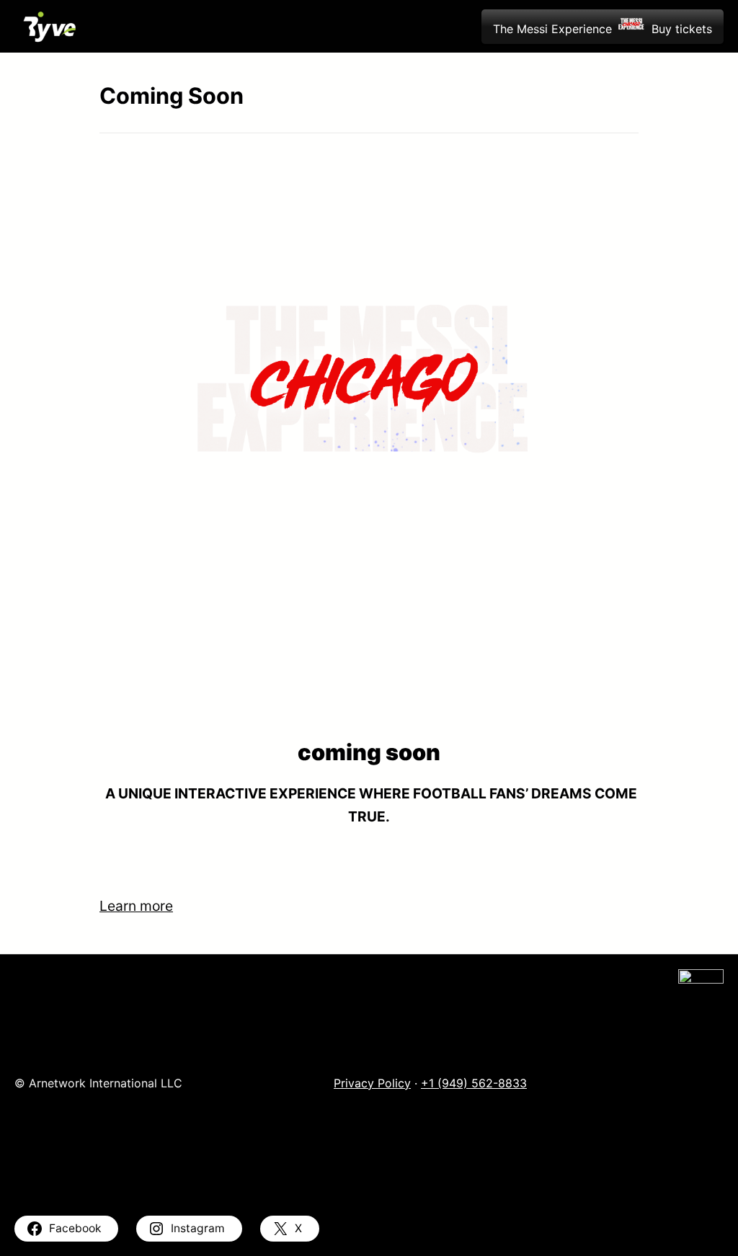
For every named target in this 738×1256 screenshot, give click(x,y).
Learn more (136, 905)
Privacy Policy (372, 1083)
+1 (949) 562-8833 (474, 1083)
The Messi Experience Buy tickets (602, 29)
